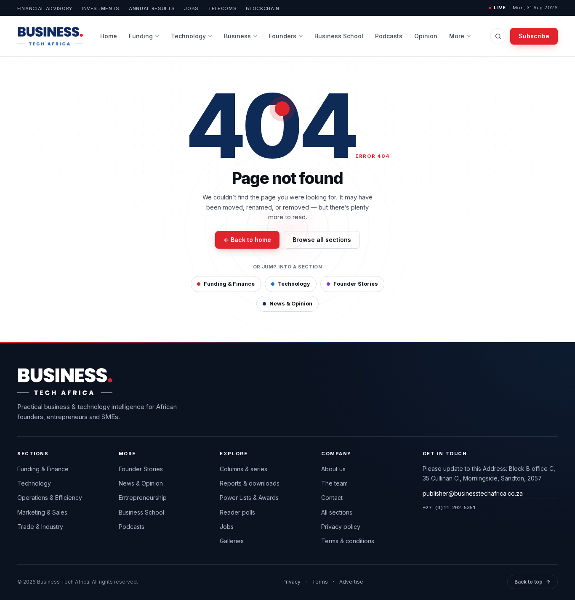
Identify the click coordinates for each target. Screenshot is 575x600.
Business (237, 36)
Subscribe (534, 36)
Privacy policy (340, 526)
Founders (282, 36)
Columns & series (243, 469)
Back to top (532, 582)
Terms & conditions (347, 540)
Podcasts (388, 36)
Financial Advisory (44, 8)
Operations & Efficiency (49, 497)
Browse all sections (322, 239)
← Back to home (247, 239)
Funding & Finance (229, 284)
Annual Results (152, 8)
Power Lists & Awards (249, 497)
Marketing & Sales (42, 512)
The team (334, 483)
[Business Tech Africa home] (50, 36)
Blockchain (263, 8)
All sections (336, 512)
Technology (188, 36)
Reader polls (237, 512)
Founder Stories (355, 284)
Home (108, 36)
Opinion (425, 36)
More (456, 36)
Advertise (351, 582)
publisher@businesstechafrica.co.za (473, 493)
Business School (338, 36)
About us (333, 469)
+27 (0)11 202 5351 (449, 507)
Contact (332, 497)
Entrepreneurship (143, 497)
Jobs (191, 8)
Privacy (291, 582)
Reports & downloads (250, 483)
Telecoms (222, 8)
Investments (101, 8)
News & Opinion (290, 303)
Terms (320, 582)
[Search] (498, 36)
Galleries (232, 540)
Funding (141, 36)
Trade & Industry (40, 526)
